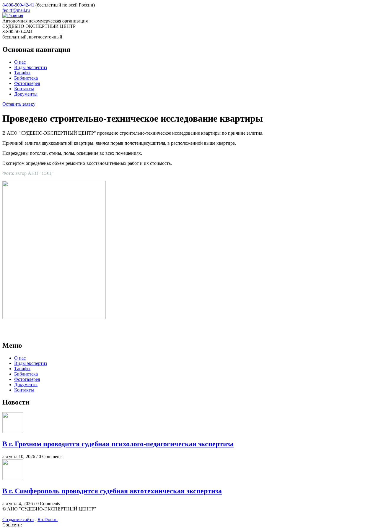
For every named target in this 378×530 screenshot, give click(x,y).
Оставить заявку (18, 104)
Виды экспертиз (30, 67)
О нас (20, 62)
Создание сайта (18, 519)
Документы (26, 93)
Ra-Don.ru (48, 519)
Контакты (24, 88)
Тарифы (22, 72)
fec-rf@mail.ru (16, 10)
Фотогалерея (27, 83)
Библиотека (26, 77)
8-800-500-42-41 (18, 4)
